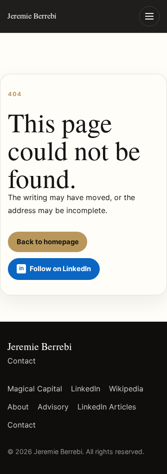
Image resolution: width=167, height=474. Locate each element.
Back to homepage (48, 242)
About (18, 406)
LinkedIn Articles (106, 406)
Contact (21, 360)
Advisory (53, 406)
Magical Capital (34, 388)
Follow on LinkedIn (60, 269)
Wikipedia (126, 388)
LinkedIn (85, 388)
